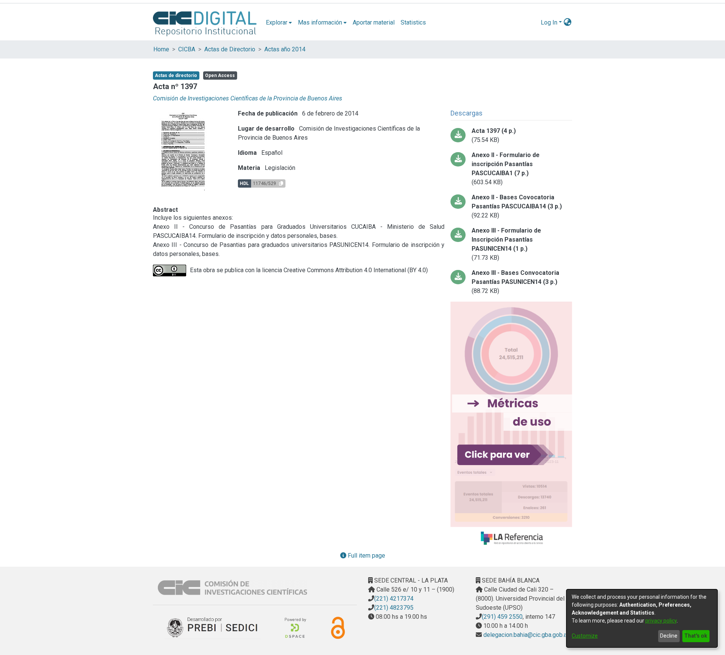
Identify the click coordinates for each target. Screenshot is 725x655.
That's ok (695, 636)
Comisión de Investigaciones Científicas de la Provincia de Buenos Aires (247, 98)
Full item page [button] (365, 555)
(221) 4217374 (393, 598)
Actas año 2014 (284, 49)
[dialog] (641, 618)
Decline (668, 636)
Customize (585, 636)
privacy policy (661, 621)
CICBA (186, 49)
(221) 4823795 (393, 607)
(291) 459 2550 (502, 616)
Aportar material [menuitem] (374, 22)
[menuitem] (279, 22)
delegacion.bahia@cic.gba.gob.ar (525, 634)
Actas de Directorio (229, 49)
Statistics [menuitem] (413, 22)
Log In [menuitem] (549, 22)
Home (161, 49)
